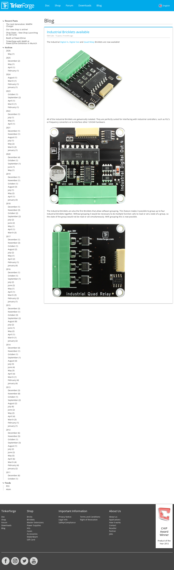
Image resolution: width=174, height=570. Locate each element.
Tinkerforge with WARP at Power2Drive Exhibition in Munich (21, 42)
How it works (115, 522)
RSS (8, 486)
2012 (8, 429)
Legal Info (63, 519)
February (12, 70)
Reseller (112, 528)
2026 (8, 50)
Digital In (64, 42)
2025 (8, 57)
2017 (8, 236)
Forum (69, 5)
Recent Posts (11, 20)
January (11, 87)
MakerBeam (32, 536)
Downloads (84, 5)
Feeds (8, 482)
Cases (29, 531)
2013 (8, 387)
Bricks (29, 516)
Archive (8, 47)
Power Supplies (34, 525)
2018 (8, 203)
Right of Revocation (89, 519)
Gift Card (31, 539)
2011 (8, 472)
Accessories (32, 534)
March (11, 81)
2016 (8, 269)
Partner (112, 531)
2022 (8, 111)
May (10, 54)
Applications (114, 519)
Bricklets (31, 519)
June (10, 167)
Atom (8, 489)
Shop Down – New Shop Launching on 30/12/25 (22, 33)
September (13, 97)
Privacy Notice (65, 516)
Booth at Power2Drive (16, 38)
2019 (8, 174)
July (9, 117)
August (11, 77)
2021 (8, 127)
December (12, 61)
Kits (28, 528)
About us (113, 516)
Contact (112, 525)
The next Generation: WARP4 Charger (19, 25)
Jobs (111, 534)
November (12, 134)
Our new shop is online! (17, 29)
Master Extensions (35, 522)
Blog (99, 5)
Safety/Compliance (67, 522)
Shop (58, 5)
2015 (8, 305)
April (10, 67)
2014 (8, 344)
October (11, 94)
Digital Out (74, 42)
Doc (47, 5)
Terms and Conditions (90, 516)
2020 (8, 154)
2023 (8, 91)
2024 (8, 74)
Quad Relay (89, 42)
